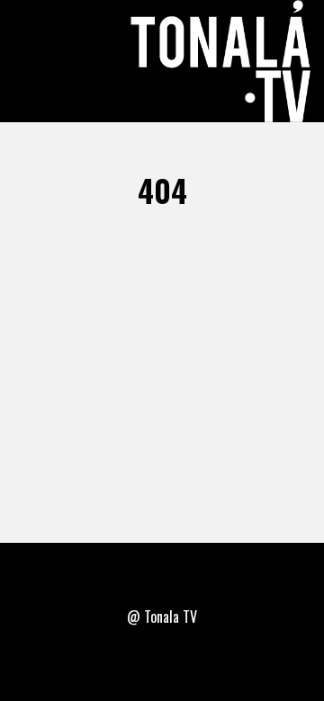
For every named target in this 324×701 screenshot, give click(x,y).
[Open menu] (35, 61)
